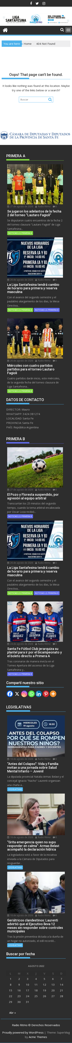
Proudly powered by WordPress (23, 1032)
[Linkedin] (38, 694)
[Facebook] (10, 694)
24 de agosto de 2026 (21, 643)
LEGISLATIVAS (15, 789)
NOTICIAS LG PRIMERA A (20, 233)
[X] (17, 694)
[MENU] (68, 29)
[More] (53, 694)
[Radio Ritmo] (36, 23)
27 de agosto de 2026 (21, 206)
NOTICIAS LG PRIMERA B (47, 309)
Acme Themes (38, 1037)
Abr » (12, 1012)
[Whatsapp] (31, 694)
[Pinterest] (46, 694)
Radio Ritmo (44, 206)
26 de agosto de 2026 (21, 279)
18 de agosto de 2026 (21, 759)
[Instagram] (24, 694)
